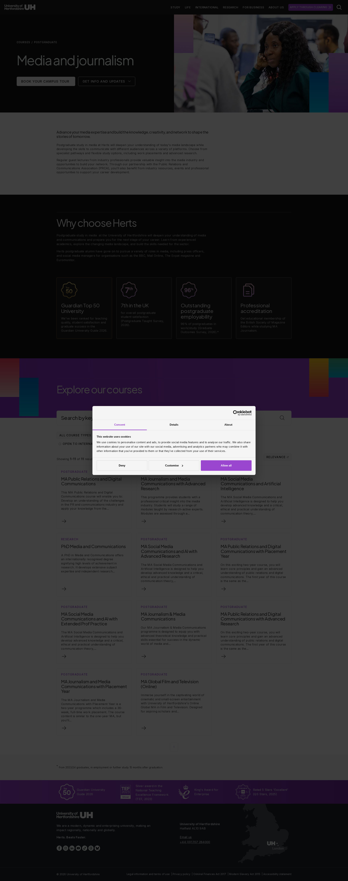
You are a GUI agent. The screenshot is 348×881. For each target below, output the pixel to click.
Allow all (226, 465)
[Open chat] (341, 873)
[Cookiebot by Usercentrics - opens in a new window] (236, 413)
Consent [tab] (119, 424)
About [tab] (228, 424)
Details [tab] (174, 424)
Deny (122, 465)
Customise (172, 465)
